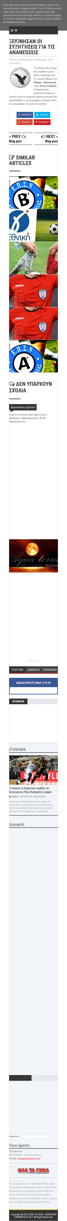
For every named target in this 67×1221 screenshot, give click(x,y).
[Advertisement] (33, 516)
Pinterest (43, 122)
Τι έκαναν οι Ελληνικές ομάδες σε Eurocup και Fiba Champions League (30, 790)
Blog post (15, 141)
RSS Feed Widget (33, 661)
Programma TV (14, 1136)
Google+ (26, 122)
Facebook (25, 115)
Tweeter (43, 115)
